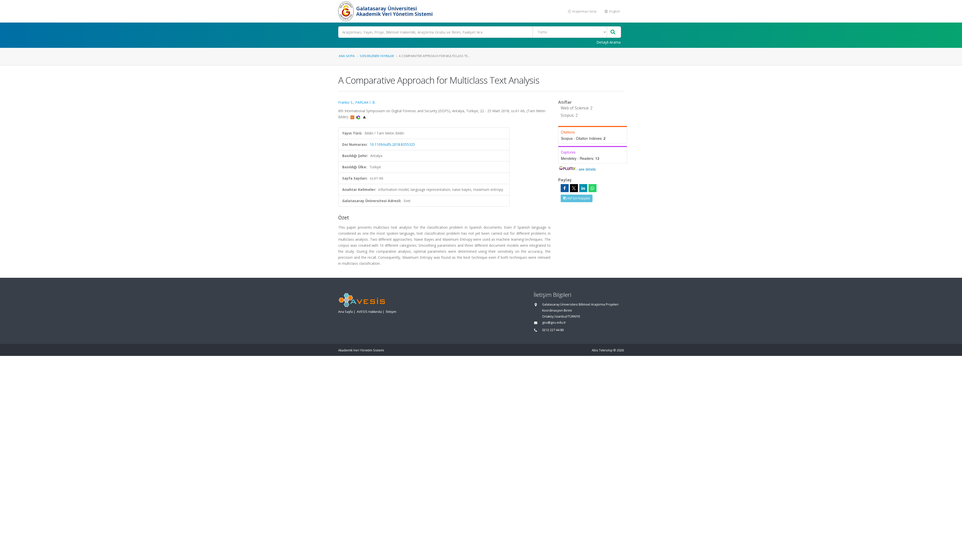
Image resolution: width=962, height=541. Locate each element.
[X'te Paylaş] (574, 188)
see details (587, 169)
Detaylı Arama (608, 42)
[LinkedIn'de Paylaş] (583, 188)
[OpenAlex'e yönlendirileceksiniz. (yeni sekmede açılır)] (364, 116)
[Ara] (613, 32)
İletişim (391, 312)
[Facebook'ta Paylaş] (565, 188)
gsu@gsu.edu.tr (554, 322)
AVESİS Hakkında (369, 312)
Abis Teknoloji (602, 350)
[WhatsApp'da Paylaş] (592, 188)
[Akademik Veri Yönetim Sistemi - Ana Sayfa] (346, 11)
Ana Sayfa (347, 56)
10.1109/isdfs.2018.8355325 (392, 144)
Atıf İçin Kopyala (578, 198)
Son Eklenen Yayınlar (377, 56)
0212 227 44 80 (553, 330)
